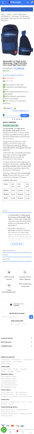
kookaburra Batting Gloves (9, 413)
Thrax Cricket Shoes (7, 392)
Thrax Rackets (16, 359)
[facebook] (11, 324)
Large (28, 190)
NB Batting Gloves (26, 413)
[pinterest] (19, 324)
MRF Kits (4, 404)
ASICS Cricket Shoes (7, 394)
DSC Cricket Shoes (21, 394)
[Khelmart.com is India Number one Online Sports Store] (15, 2)
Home (3, 14)
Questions (6, 259)
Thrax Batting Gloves (7, 409)
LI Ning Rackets (28, 359)
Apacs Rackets (17, 361)
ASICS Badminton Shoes (8, 387)
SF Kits (11, 404)
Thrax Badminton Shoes (8, 379)
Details (5, 211)
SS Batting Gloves (6, 416)
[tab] (17, 211)
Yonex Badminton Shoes (8, 377)
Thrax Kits (4, 402)
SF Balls (3, 371)
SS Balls (18, 371)
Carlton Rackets (6, 361)
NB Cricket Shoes (21, 392)
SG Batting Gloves (22, 409)
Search (27, 2)
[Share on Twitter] (15, 119)
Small (13, 190)
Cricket (9, 14)
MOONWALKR (5, 16)
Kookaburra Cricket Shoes (9, 396)
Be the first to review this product (13, 75)
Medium (20, 190)
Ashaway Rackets (6, 363)
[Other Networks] (21, 119)
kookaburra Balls (6, 369)
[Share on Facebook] (12, 119)
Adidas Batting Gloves (8, 411)
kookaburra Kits (15, 402)
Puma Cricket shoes (25, 396)
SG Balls (15, 369)
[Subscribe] (31, 317)
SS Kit (24, 402)
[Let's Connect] (4, 432)
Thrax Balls (23, 369)
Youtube (22, 324)
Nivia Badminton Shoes (8, 383)
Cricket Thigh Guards (19, 14)
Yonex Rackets (5, 359)
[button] (11, 57)
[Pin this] (19, 119)
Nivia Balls (11, 371)
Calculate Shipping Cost (20, 111)
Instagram (15, 324)
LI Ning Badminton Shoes (9, 381)
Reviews (5, 255)
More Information (8, 251)
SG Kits (29, 402)
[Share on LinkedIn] (17, 119)
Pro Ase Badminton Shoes (9, 385)
